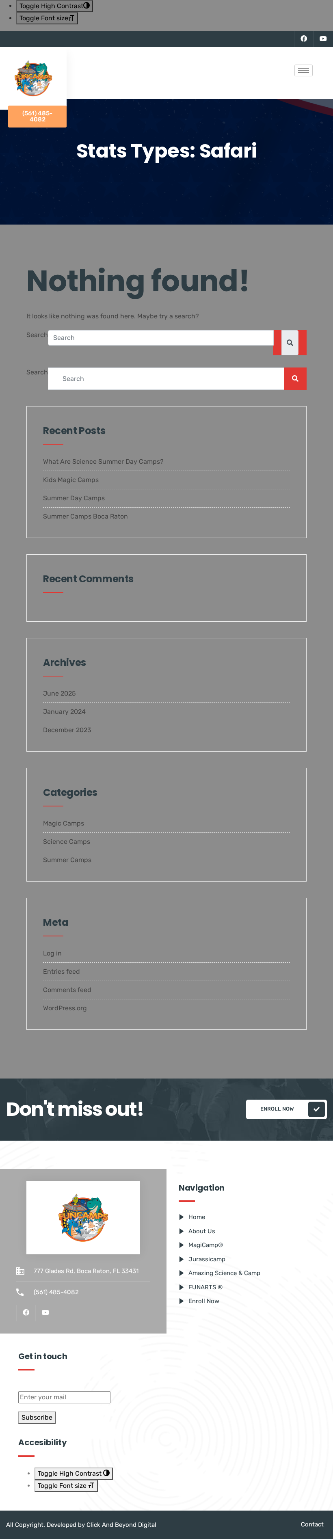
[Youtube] (323, 39)
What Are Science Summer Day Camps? (103, 461)
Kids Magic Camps (71, 480)
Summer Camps (67, 860)
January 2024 (64, 711)
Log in (52, 953)
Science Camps (66, 841)
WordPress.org (65, 1008)
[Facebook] (303, 39)
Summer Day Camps (74, 498)
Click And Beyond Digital (121, 1524)
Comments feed (67, 990)
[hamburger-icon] (303, 70)
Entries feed (61, 971)
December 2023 (67, 730)
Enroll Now (277, 1109)
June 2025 (59, 693)
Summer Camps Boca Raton (85, 516)
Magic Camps (63, 823)
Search (37, 335)
